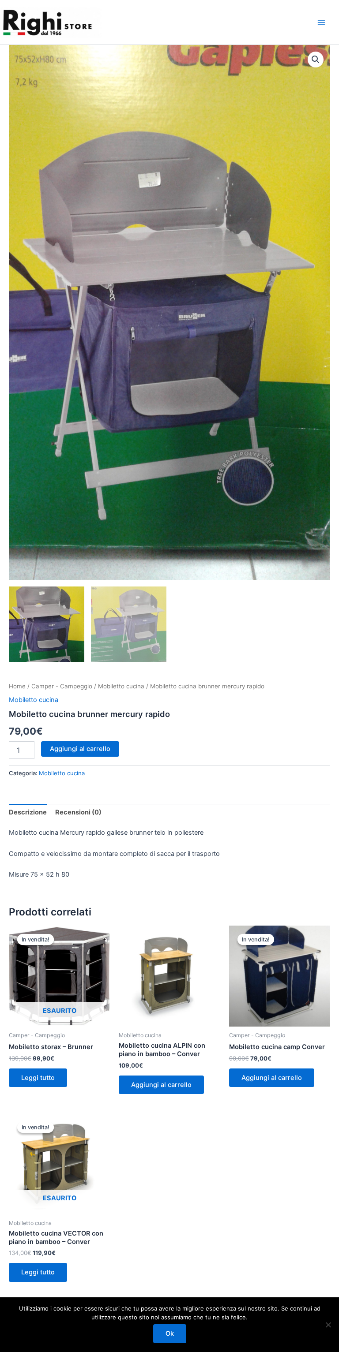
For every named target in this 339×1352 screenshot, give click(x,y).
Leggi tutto (38, 1078)
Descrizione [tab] (28, 812)
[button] (316, 59)
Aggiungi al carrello (80, 749)
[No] (328, 1324)
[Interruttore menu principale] (321, 22)
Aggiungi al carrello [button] (161, 1085)
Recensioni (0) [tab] (78, 812)
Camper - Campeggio (61, 686)
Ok (170, 1333)
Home (17, 686)
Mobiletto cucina (121, 686)
